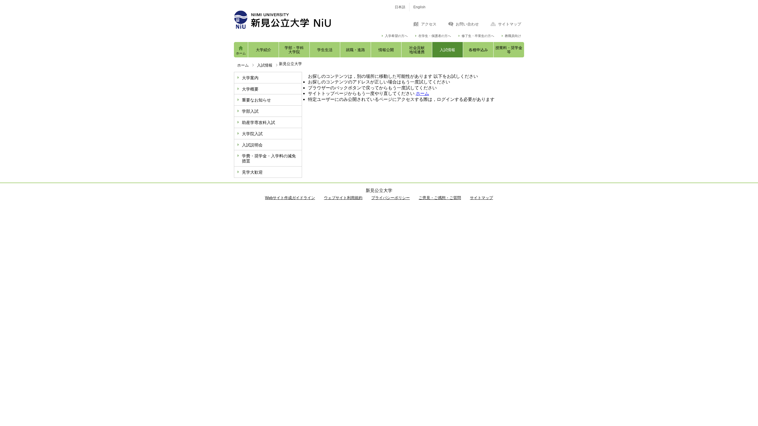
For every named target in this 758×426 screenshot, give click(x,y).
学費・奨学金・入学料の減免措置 (269, 158)
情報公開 (386, 50)
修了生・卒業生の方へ (478, 36)
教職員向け (513, 36)
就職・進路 (355, 50)
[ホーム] (308, 19)
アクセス (428, 24)
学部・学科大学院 (294, 50)
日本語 (400, 7)
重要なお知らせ (256, 100)
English (419, 7)
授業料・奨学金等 (508, 50)
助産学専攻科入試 (258, 122)
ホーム (241, 53)
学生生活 (325, 50)
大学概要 (250, 89)
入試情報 (447, 50)
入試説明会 (252, 145)
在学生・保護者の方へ (434, 36)
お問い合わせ (467, 24)
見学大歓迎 (252, 172)
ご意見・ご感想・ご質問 (440, 198)
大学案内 (250, 77)
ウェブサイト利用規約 (343, 198)
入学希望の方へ (396, 36)
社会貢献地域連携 (417, 50)
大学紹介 (263, 50)
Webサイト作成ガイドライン (290, 198)
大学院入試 (252, 133)
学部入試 (250, 111)
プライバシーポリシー (390, 198)
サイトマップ (509, 24)
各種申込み (478, 50)
